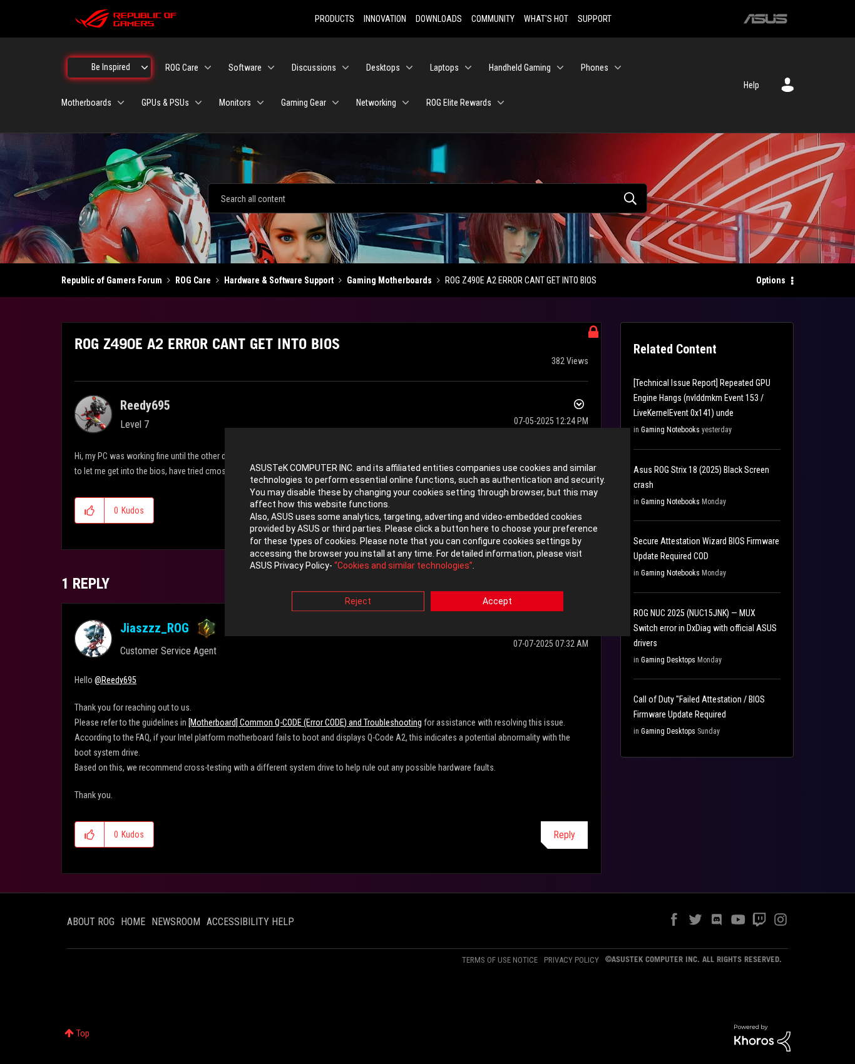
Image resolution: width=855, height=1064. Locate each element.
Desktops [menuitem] (383, 68)
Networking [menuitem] (376, 103)
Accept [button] (497, 601)
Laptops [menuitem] (444, 68)
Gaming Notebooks (670, 429)
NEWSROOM (175, 922)
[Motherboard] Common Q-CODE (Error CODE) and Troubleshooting (305, 722)
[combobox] (427, 198)
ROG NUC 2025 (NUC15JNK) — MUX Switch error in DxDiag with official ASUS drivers (705, 628)
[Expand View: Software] (271, 67)
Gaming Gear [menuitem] (303, 103)
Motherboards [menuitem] (86, 103)
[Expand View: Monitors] (260, 102)
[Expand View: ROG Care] (208, 67)
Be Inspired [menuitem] (110, 67)
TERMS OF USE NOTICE (500, 960)
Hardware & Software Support (279, 280)
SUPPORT (595, 19)
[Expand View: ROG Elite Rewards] (500, 102)
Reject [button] (358, 601)
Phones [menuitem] (594, 68)
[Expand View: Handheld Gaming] (560, 67)
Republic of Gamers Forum (111, 280)
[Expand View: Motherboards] (121, 102)
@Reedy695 (115, 680)
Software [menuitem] (245, 68)
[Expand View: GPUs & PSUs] (198, 102)
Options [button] (771, 280)
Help (751, 85)
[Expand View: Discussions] (345, 67)
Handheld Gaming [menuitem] (520, 68)
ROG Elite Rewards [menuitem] (458, 103)
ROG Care (193, 280)
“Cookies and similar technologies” (403, 566)
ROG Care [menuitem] (181, 68)
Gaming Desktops (668, 660)
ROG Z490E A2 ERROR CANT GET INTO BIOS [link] (520, 280)
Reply (564, 835)
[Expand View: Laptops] (468, 67)
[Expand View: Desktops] (409, 67)
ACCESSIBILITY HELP (250, 922)
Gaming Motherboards (389, 280)
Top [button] (83, 1033)
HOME (133, 922)
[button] (90, 510)
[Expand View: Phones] (618, 67)
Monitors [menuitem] (235, 103)
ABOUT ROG (91, 922)
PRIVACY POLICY (571, 960)
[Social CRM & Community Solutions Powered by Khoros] (762, 1037)
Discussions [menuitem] (314, 68)
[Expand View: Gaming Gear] (335, 102)
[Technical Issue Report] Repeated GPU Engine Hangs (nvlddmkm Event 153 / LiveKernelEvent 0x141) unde (702, 398)
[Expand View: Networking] (405, 102)
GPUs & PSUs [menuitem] (165, 103)
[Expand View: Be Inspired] (144, 68)
